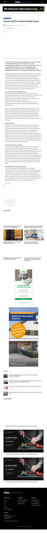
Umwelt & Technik (7, 18)
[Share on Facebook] (4, 28)
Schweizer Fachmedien (11, 25)
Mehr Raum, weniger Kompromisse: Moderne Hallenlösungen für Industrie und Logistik (34, 226)
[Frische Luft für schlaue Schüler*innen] (23, 44)
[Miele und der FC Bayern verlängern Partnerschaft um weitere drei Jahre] (23, 413)
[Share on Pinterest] (8, 28)
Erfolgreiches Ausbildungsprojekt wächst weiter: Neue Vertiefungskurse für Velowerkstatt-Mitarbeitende (23, 375)
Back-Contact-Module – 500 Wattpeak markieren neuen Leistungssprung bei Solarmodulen (32, 259)
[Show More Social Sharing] (14, 28)
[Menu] (5, 2)
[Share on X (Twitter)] (6, 28)
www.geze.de (8, 183)
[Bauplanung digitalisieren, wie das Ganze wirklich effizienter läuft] (13, 234)
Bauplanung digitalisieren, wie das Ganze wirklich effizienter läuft (12, 242)
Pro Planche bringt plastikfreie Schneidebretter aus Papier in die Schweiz (22, 454)
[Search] (42, 2)
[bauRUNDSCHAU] (23, 1)
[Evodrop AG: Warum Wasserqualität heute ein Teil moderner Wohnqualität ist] (13, 219)
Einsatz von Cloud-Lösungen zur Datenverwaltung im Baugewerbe (31, 242)
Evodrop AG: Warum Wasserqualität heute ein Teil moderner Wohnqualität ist (12, 226)
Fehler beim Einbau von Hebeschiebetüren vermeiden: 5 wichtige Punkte (12, 258)
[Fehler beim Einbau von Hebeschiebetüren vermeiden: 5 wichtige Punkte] (13, 250)
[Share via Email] (11, 28)
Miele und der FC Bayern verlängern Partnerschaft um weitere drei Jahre (22, 426)
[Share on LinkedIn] (10, 28)
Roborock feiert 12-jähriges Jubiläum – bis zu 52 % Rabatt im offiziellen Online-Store (25, 386)
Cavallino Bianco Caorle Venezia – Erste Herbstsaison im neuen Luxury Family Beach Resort (25, 393)
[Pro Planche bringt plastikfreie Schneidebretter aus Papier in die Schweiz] (23, 441)
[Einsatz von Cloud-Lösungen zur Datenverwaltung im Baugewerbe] (34, 234)
